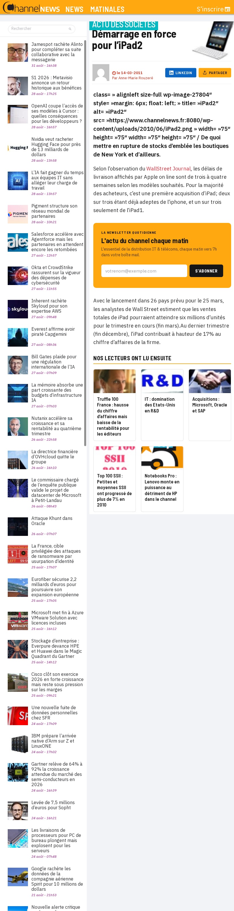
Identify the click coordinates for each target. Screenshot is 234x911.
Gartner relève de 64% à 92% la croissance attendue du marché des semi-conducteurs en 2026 (56, 774)
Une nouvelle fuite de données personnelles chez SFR (54, 713)
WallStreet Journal (168, 168)
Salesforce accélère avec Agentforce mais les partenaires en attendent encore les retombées (57, 241)
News (74, 9)
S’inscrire (210, 9)
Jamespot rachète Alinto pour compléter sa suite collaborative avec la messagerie (57, 51)
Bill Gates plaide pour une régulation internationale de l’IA (53, 362)
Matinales (107, 9)
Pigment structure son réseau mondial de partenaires (54, 211)
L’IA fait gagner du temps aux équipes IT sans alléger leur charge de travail (57, 180)
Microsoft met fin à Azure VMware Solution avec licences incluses (57, 618)
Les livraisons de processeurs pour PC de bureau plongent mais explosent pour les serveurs (56, 840)
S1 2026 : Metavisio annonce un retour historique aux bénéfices (56, 83)
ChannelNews (31, 8)
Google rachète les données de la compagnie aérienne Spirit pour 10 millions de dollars (57, 879)
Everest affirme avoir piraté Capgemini (53, 331)
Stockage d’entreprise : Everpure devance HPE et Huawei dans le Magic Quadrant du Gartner (56, 648)
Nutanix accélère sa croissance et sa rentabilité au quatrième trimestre (56, 425)
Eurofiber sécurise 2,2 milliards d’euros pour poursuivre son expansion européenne (55, 586)
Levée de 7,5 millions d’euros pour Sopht (53, 805)
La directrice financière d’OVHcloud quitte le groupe (54, 457)
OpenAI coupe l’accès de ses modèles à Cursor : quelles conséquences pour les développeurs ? (57, 113)
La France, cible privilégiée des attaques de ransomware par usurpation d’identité (56, 553)
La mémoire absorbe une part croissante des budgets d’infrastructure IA (57, 392)
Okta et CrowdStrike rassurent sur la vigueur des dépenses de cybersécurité (55, 275)
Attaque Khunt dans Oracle (51, 520)
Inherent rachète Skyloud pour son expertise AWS (49, 306)
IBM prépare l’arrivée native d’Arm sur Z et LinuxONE (53, 741)
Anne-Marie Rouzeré (135, 78)
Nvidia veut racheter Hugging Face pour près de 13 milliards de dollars (56, 146)
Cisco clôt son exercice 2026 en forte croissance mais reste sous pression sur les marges (57, 681)
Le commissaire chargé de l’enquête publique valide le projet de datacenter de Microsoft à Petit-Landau (56, 490)
